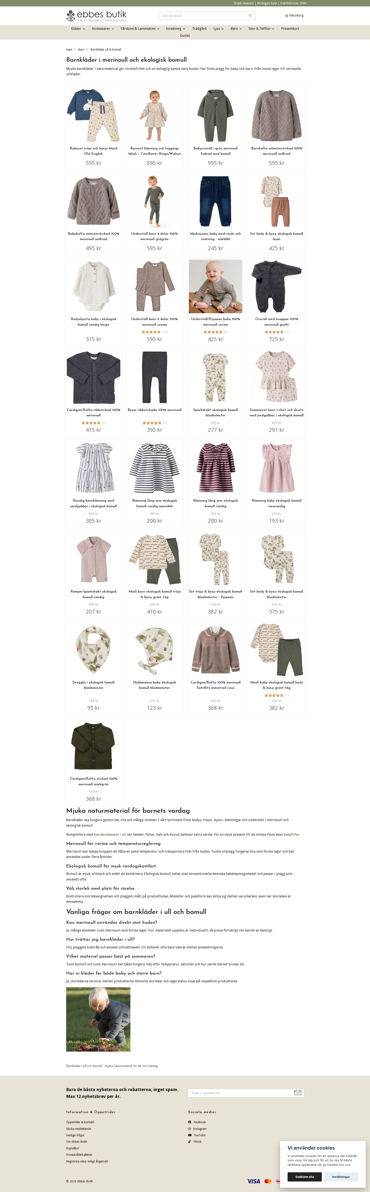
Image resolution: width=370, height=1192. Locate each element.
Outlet (185, 36)
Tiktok (196, 1141)
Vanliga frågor (75, 1135)
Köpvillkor (72, 1148)
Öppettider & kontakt (80, 1122)
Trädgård (199, 29)
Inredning (173, 29)
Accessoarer (101, 29)
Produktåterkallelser (79, 1154)
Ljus (216, 29)
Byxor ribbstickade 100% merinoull (155, 410)
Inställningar (341, 1176)
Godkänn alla (304, 1176)
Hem (69, 49)
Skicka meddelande (78, 1128)
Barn (234, 29)
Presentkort (290, 29)
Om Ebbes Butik (76, 1141)
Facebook (199, 1122)
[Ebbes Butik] (125, 15)
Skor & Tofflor (259, 29)
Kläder (76, 29)
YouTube (199, 1135)
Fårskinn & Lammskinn (138, 29)
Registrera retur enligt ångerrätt (87, 1161)
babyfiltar (291, 834)
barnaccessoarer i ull (110, 834)
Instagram (199, 1128)
